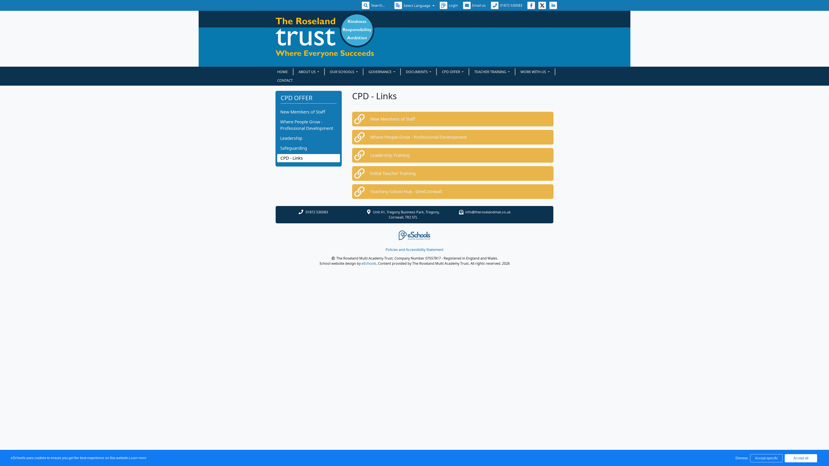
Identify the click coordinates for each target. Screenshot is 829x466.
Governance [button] (380, 71)
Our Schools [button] (342, 71)
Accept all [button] (800, 458)
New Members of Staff (302, 112)
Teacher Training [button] (490, 71)
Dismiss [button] (742, 458)
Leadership (291, 138)
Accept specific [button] (766, 458)
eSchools (369, 263)
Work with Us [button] (533, 71)
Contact (285, 80)
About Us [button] (307, 71)
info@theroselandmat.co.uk (488, 212)
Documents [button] (417, 71)
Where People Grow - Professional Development (306, 125)
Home (282, 71)
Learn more (137, 458)
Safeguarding (293, 148)
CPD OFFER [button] (451, 71)
